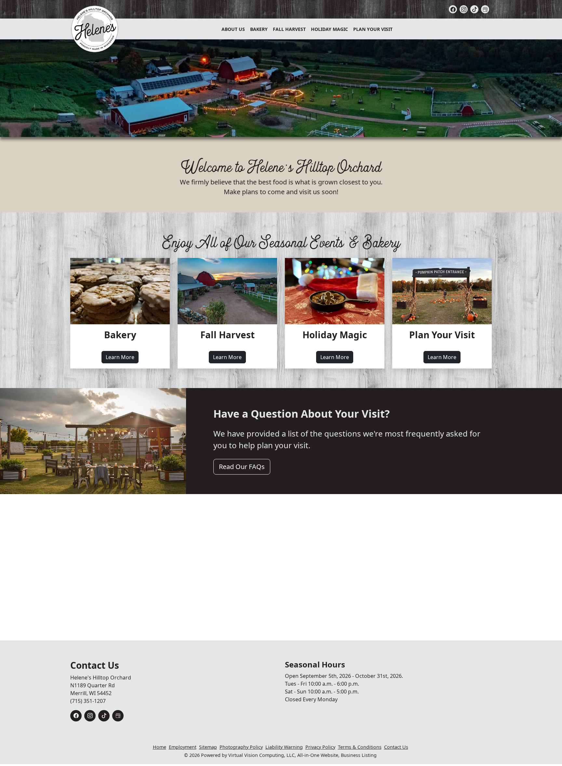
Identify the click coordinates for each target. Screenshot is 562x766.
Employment (182, 747)
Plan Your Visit (373, 29)
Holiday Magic (329, 29)
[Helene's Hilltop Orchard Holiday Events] (334, 291)
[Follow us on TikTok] (474, 9)
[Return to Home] (94, 29)
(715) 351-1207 (88, 701)
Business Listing (359, 755)
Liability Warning (284, 747)
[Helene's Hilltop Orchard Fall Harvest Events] (227, 291)
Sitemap (208, 747)
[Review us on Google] (485, 9)
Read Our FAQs (242, 466)
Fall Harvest (289, 29)
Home (159, 747)
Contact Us (396, 747)
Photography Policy (241, 747)
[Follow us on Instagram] (464, 9)
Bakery (259, 29)
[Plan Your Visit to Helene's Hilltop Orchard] (442, 291)
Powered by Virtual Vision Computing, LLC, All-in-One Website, (270, 755)
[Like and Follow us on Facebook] (453, 9)
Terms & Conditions (359, 747)
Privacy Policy (320, 747)
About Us (233, 29)
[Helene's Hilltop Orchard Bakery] (120, 291)
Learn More (122, 357)
